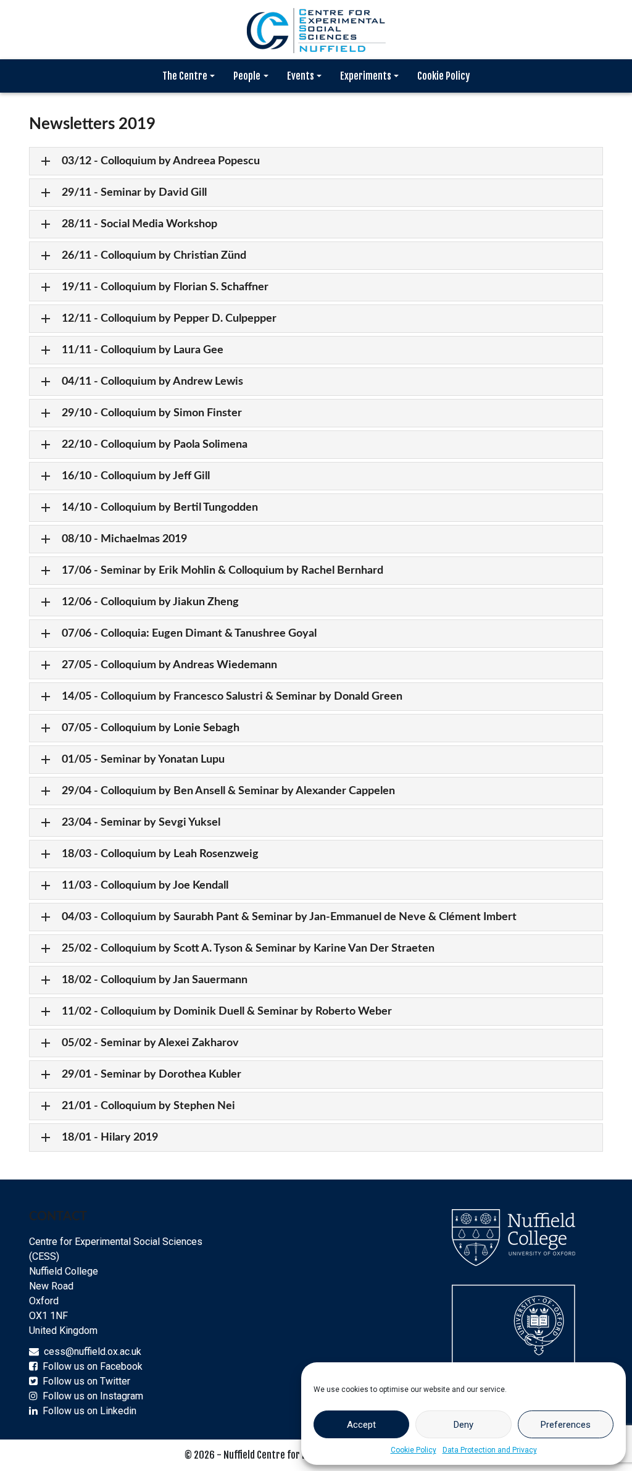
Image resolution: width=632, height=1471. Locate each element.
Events (300, 76)
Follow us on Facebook (93, 1366)
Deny (463, 1424)
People (246, 76)
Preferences (566, 1424)
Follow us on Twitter (86, 1381)
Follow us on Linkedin (89, 1411)
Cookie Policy (413, 1450)
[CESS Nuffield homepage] (316, 29)
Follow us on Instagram (93, 1396)
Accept (361, 1424)
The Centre (184, 76)
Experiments (365, 76)
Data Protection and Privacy (490, 1450)
